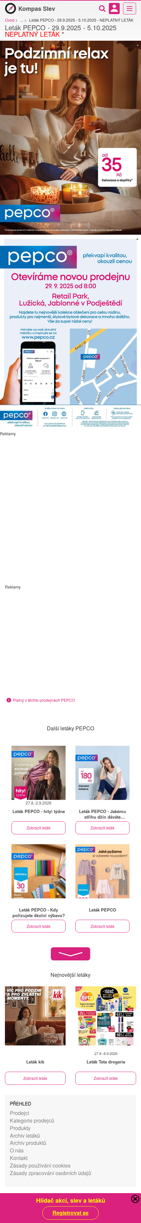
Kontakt (19, 1158)
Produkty (20, 1128)
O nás (17, 1150)
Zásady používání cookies (40, 1165)
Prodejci (19, 1113)
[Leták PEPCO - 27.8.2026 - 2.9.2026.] (38, 773)
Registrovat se (70, 1212)
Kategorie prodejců (32, 1120)
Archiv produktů (28, 1143)
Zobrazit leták (38, 827)
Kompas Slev (36, 8)
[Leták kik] (35, 1015)
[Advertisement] (70, 506)
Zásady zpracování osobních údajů (50, 1173)
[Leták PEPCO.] (102, 773)
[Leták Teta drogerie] (105, 1015)
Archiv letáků (25, 1135)
